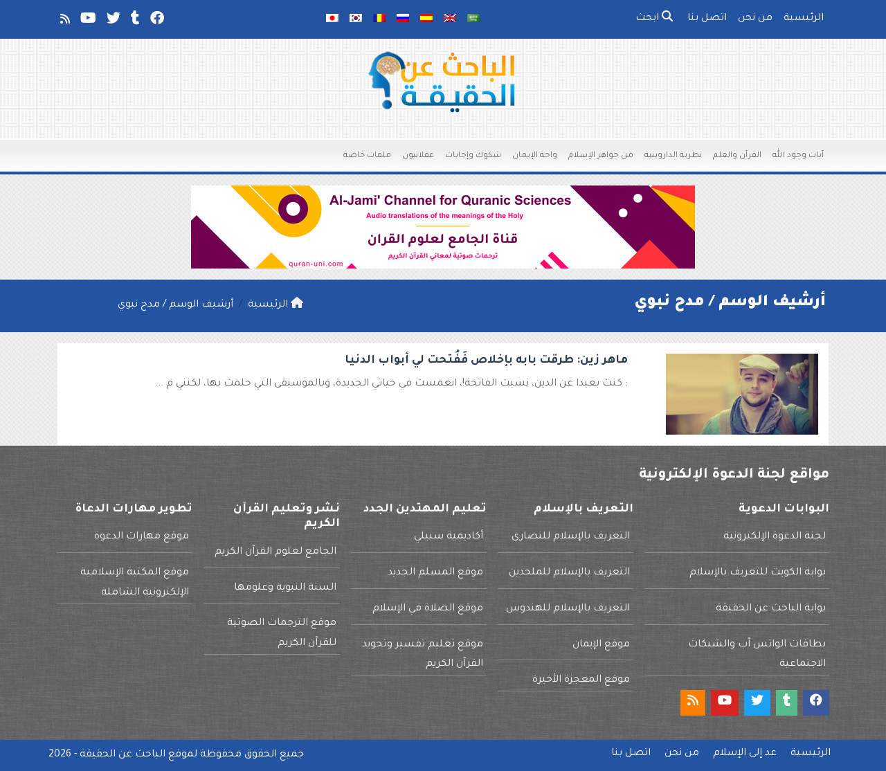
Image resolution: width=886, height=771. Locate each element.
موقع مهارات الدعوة (141, 537)
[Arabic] (473, 19)
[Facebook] (156, 21)
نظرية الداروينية (673, 156)
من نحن (755, 18)
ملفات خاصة (367, 156)
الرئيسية (804, 18)
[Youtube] (87, 21)
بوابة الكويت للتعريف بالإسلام (757, 573)
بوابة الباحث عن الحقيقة (771, 609)
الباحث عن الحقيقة (122, 755)
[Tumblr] (134, 21)
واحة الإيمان (534, 156)
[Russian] (403, 19)
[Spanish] (426, 19)
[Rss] (64, 21)
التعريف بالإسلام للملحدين (569, 573)
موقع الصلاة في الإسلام (427, 609)
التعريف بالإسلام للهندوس (568, 609)
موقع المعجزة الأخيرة (581, 680)
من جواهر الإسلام (600, 156)
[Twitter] (112, 21)
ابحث (648, 18)
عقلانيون (418, 156)
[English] (450, 19)
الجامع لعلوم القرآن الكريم (275, 552)
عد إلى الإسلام (745, 753)
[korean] (356, 19)
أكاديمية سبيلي (448, 537)
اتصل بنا (707, 18)
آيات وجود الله (798, 156)
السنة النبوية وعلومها (285, 588)
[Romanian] (379, 19)
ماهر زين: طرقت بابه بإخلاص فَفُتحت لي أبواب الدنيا (486, 360)
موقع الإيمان (601, 645)
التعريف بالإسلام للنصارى (571, 537)
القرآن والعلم (737, 156)
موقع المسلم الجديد (435, 573)
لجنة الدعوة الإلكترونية (774, 537)
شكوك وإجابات (473, 156)
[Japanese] (332, 19)
